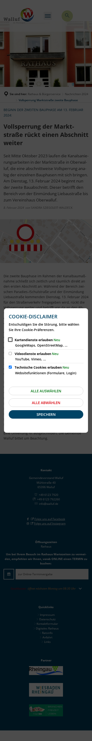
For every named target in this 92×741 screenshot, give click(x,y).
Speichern (46, 414)
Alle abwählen (46, 402)
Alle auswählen (46, 391)
